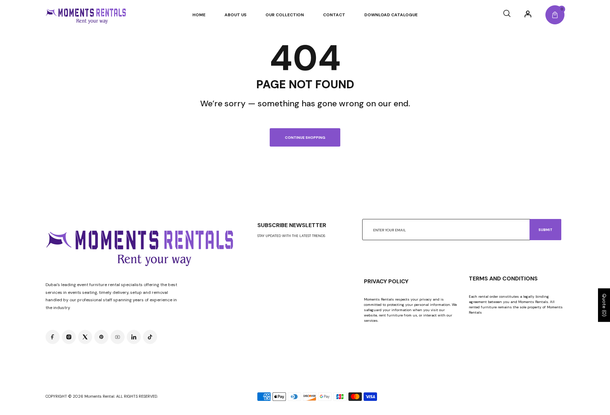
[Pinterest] (101, 337)
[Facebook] (53, 337)
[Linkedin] (134, 337)
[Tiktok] (150, 337)
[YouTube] (117, 337)
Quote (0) (604, 305)
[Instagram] (69, 337)
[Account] (528, 13)
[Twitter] (85, 337)
